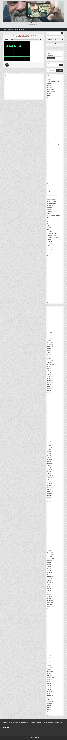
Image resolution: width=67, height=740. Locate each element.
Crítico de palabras (51, 107)
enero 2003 (49, 693)
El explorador (49, 138)
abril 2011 (49, 509)
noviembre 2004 (50, 649)
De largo (48, 125)
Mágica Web (29, 36)
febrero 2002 (49, 715)
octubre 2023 (49, 322)
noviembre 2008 (50, 554)
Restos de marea (50, 277)
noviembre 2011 (50, 503)
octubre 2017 (49, 431)
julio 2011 (49, 505)
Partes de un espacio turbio (52, 261)
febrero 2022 (49, 338)
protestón (49, 271)
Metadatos (49, 239)
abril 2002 (49, 711)
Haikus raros (49, 179)
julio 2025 (49, 315)
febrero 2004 (49, 667)
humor (48, 181)
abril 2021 (49, 354)
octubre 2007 (49, 580)
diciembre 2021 (50, 342)
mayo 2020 (49, 370)
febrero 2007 (49, 596)
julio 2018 (49, 414)
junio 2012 (49, 495)
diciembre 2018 (50, 404)
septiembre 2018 (50, 410)
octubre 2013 (49, 473)
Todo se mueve (50, 292)
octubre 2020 (49, 362)
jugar (48, 197)
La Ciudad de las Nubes (51, 203)
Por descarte (49, 269)
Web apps (49, 302)
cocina (48, 97)
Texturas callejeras (51, 288)
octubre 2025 (49, 309)
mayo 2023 (49, 326)
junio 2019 (49, 392)
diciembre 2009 (50, 538)
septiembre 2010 (50, 521)
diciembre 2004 (50, 647)
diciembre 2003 (50, 671)
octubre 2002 (49, 699)
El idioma (49, 142)
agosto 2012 (49, 493)
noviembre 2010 (50, 517)
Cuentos (48, 111)
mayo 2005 (49, 638)
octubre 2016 (49, 441)
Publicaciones (49, 273)
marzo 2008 (49, 570)
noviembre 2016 (50, 439)
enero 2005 (49, 645)
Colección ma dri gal (51, 99)
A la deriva (49, 77)
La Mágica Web (33, 23)
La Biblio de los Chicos (51, 199)
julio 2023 (49, 324)
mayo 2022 (49, 336)
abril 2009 (49, 546)
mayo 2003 (49, 685)
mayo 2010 (49, 529)
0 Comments (33, 35)
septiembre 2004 (50, 653)
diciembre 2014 (50, 463)
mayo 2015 (49, 453)
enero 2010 (49, 536)
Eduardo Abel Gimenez (23, 29)
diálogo (48, 129)
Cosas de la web (50, 105)
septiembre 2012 (50, 491)
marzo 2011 (49, 511)
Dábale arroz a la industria (52, 119)
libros (48, 219)
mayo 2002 (49, 709)
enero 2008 (49, 574)
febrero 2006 (49, 620)
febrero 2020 (49, 376)
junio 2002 (49, 707)
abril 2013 (49, 481)
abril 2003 (49, 687)
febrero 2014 (49, 469)
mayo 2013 (49, 479)
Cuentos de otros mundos (52, 115)
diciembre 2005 (50, 624)
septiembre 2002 (50, 701)
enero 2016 (49, 445)
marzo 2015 (49, 457)
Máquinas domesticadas (52, 233)
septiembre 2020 (50, 364)
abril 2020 (49, 372)
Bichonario (49, 85)
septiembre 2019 (50, 386)
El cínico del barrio (51, 133)
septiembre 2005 (50, 630)
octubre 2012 (49, 489)
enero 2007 (49, 598)
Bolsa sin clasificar (50, 89)
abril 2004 (49, 663)
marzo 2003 (49, 689)
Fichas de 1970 (50, 160)
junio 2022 (49, 334)
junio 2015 (49, 451)
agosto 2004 (49, 655)
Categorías (49, 37)
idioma (48, 183)
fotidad (48, 162)
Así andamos (49, 83)
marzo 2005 (49, 642)
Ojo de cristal (49, 255)
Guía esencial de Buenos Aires (53, 176)
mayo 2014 (49, 465)
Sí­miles (48, 279)
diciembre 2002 (50, 695)
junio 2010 (49, 527)
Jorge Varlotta (50, 191)
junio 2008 (49, 564)
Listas (48, 223)
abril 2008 (49, 568)
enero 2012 (49, 501)
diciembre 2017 (50, 427)
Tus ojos (48, 294)
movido (48, 251)
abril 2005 (49, 640)
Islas (48, 189)
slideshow (49, 282)
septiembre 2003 (50, 677)
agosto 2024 (49, 319)
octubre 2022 (49, 328)
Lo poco (48, 225)
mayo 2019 (49, 394)
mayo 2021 (49, 352)
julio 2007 (49, 586)
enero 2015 (49, 461)
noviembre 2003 (50, 673)
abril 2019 (49, 396)
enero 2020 (49, 378)
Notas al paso (49, 253)
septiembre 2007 (50, 582)
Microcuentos (49, 243)
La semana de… (10, 29)
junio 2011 (49, 507)
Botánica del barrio (51, 91)
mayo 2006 (49, 614)
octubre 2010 (49, 519)
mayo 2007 (49, 590)
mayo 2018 (49, 418)
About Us (5, 732)
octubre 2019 (49, 384)
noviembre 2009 (50, 540)
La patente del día (50, 211)
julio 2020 (49, 366)
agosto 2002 (49, 703)
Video (48, 300)
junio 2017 (49, 435)
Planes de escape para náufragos (53, 265)
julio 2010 (49, 525)
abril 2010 (49, 531)
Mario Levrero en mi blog (52, 235)
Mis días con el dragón (51, 247)
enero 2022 (49, 340)
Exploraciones (49, 158)
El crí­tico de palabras (51, 135)
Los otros (49, 227)
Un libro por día (50, 296)
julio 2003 (49, 681)
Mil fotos (48, 245)
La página (49, 209)
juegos (48, 193)
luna (48, 229)
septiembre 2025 (50, 311)
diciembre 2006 (50, 600)
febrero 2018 (49, 424)
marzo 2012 (49, 497)
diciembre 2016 (50, 437)
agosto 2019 (49, 388)
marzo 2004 (49, 665)
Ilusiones (49, 185)
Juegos (16, 29)
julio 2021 (49, 348)
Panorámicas (49, 259)
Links (48, 221)
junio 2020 (49, 368)
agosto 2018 (49, 412)
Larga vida (49, 213)
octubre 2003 (49, 675)
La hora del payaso (50, 205)
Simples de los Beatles (51, 281)
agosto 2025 (49, 313)
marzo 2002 (49, 713)
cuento (48, 109)
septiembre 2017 (50, 433)
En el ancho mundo (50, 150)
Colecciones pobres (50, 101)
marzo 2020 (49, 374)
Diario (48, 131)
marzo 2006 (49, 618)
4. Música (21, 36)
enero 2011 (49, 515)
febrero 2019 (49, 400)
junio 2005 (49, 636)
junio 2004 (49, 659)
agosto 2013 (49, 477)
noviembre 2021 (50, 344)
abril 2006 (49, 616)
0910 (23, 33)
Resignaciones (50, 275)
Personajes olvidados (51, 263)
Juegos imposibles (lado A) (52, 195)
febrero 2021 (49, 358)
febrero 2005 (49, 644)
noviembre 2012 (50, 487)
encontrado (49, 154)
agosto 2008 (49, 560)
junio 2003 (49, 683)
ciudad (48, 95)
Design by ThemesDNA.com (33, 739)
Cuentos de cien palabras (52, 113)
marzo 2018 (49, 422)
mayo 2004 (49, 661)
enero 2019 (49, 402)
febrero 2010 (49, 535)
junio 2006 (49, 612)
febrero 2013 (49, 483)
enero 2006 (49, 622)
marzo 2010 (49, 533)
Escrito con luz (50, 156)
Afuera (48, 79)
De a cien (49, 121)
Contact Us (5, 734)
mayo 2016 (49, 443)
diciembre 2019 (50, 380)
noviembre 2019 (50, 382)
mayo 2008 (49, 566)
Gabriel (48, 172)
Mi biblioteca (49, 241)
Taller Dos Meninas (50, 286)
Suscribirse (51, 58)
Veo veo (48, 298)
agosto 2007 (49, 584)
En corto (48, 148)
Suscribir (59, 70)
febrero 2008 (49, 572)
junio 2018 (49, 416)
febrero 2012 (49, 499)
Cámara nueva (49, 93)
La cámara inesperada (51, 201)
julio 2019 (49, 390)
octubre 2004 (49, 651)
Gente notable (49, 174)
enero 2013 (49, 485)
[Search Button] (33, 26)
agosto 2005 (49, 632)
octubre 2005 (49, 628)
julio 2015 (49, 449)
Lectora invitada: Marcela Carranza (54, 215)
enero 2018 (49, 426)
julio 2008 (49, 562)
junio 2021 (49, 350)
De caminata (49, 123)
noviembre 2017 (50, 430)
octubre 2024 (49, 317)
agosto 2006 (49, 608)
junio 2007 (49, 588)
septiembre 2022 (50, 330)
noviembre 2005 (50, 626)
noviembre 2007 (50, 578)
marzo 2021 (49, 356)
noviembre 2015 (50, 447)
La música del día (50, 207)
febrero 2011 (49, 513)
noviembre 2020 (50, 360)
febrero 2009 (49, 548)
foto (47, 164)
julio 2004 (49, 657)
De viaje (48, 127)
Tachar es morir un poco (51, 285)
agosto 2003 (49, 679)
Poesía (48, 267)
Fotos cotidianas (50, 166)
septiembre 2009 (50, 544)
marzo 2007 (49, 594)
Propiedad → (41, 70)
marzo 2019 (49, 398)
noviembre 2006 (50, 602)
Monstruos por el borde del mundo (54, 249)
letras (48, 217)
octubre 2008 (49, 556)
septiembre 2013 (50, 475)
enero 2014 (49, 471)
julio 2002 (49, 705)
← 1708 (4, 70)
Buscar (48, 63)
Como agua (49, 103)
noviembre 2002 (50, 697)
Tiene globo (49, 290)
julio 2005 (49, 634)
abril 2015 (49, 455)
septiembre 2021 (50, 346)
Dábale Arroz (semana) (51, 117)
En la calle (49, 152)
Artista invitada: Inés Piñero (53, 81)
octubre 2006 (49, 604)
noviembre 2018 (50, 406)
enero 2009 (49, 550)
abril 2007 (49, 592)
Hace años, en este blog (51, 177)
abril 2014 (49, 467)
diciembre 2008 (50, 552)
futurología (49, 170)
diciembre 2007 (50, 576)
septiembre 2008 (50, 558)
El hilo (48, 140)
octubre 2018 (49, 408)
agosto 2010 (49, 523)
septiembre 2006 (50, 606)
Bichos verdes (49, 87)
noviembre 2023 (50, 321)
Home (5, 29)
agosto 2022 (49, 332)
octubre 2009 (49, 542)
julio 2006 (49, 610)
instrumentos (49, 187)
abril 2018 (49, 420)
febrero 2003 (49, 691)
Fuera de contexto (50, 168)
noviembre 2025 (50, 307)
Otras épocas (49, 257)
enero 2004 (49, 669)
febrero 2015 (49, 459)
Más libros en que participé (52, 237)
